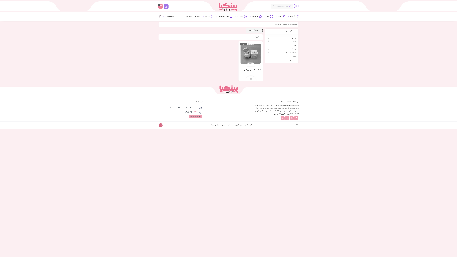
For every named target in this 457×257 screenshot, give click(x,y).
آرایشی (294, 38)
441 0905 (191, 112)
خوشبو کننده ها (291, 53)
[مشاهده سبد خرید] (160, 7)
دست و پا (293, 56)
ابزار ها (294, 41)
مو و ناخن (293, 60)
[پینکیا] (228, 7)
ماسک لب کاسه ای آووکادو (253, 70)
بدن (295, 45)
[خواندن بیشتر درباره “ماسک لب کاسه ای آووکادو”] (250, 79)
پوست (294, 49)
